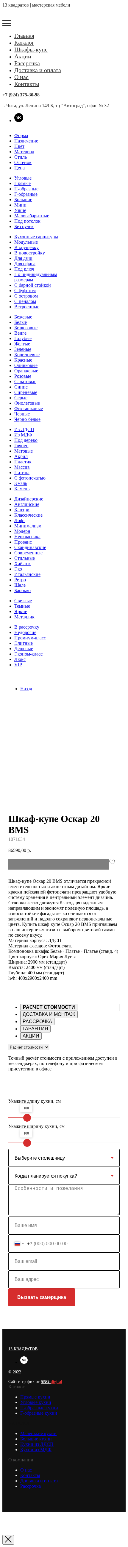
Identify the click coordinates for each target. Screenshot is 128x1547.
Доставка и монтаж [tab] (49, 1014)
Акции (22, 56)
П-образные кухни (39, 1407)
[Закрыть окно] (8, 1540)
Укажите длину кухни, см (34, 1101)
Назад (26, 688)
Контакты (26, 84)
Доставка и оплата (37, 70)
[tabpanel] (64, 1061)
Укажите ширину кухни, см (36, 1126)
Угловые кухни (35, 1402)
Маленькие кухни (38, 1433)
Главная (24, 35)
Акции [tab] (31, 1035)
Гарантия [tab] (35, 1028)
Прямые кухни (35, 1396)
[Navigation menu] (6, 23)
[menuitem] (21, 135)
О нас (21, 77)
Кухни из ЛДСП (37, 1444)
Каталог (24, 42)
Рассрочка (27, 63)
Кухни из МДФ (35, 1449)
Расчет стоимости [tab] (49, 1007)
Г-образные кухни (38, 1413)
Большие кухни (36, 1438)
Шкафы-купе (31, 49)
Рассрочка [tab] (37, 1021)
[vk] (18, 120)
